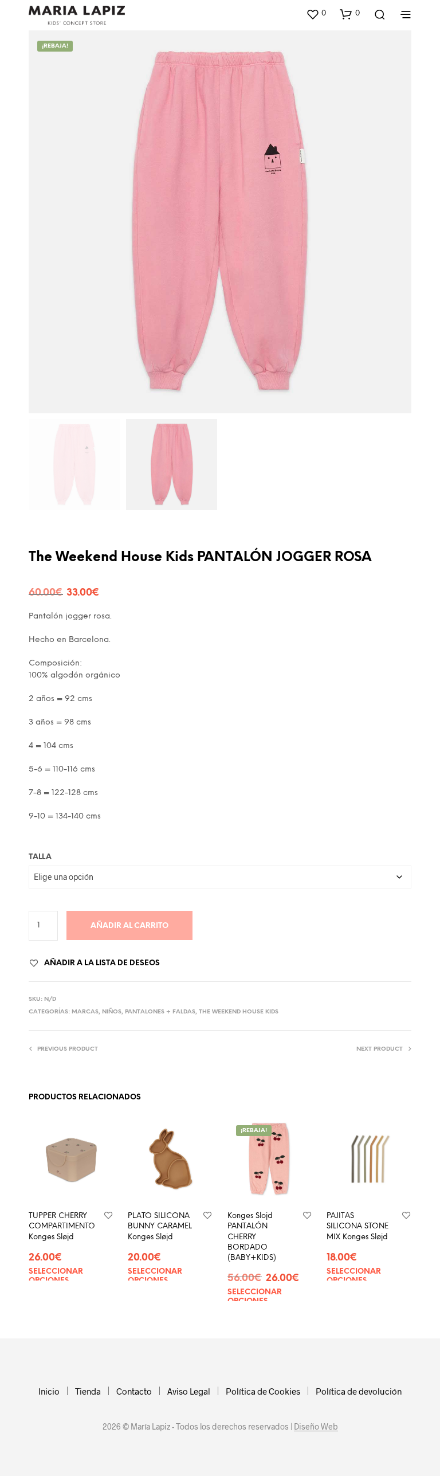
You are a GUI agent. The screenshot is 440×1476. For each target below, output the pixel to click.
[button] (316, 13)
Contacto (134, 1391)
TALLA (40, 857)
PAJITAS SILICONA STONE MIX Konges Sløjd (357, 1226)
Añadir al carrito (129, 926)
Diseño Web (316, 1426)
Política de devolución (359, 1391)
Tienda (88, 1391)
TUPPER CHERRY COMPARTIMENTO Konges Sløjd (62, 1226)
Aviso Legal (188, 1391)
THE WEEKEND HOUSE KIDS (238, 1012)
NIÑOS (111, 1012)
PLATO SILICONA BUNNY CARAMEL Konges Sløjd (160, 1226)
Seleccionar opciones (56, 1276)
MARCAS (85, 1012)
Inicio (49, 1391)
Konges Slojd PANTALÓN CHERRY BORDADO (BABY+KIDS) (251, 1237)
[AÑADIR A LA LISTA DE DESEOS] (108, 1216)
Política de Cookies (263, 1391)
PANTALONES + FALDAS (160, 1012)
